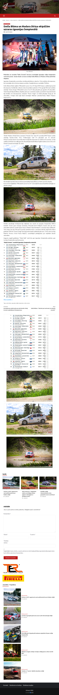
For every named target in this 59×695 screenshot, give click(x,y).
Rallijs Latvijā (32, 487)
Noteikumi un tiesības (15, 685)
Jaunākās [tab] (6, 585)
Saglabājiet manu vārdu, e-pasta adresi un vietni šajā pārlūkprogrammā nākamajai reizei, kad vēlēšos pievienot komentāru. (29, 552)
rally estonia (27, 303)
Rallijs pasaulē (25, 631)
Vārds (6, 534)
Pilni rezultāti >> (8, 299)
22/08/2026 (7, 496)
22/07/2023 (8, 32)
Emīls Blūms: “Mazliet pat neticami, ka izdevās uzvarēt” (43, 308)
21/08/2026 (25, 672)
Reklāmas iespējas (28, 685)
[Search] (55, 16)
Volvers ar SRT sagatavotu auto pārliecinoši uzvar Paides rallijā (11, 493)
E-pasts (32, 534)
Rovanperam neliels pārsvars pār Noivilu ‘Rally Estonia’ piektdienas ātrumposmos (16, 308)
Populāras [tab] (12, 585)
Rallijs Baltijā (7, 23)
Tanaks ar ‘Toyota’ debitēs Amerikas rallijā (33, 671)
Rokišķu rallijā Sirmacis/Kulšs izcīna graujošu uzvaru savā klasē (48, 493)
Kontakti (5, 685)
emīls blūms (9, 303)
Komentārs (7, 514)
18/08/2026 (25, 498)
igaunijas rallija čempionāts (18, 303)
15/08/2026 (44, 496)
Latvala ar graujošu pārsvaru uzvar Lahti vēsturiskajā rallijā (37, 615)
